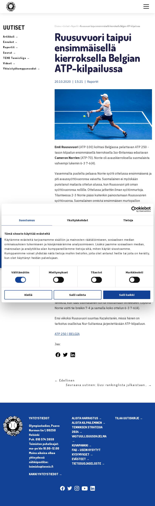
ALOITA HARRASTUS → (87, 418)
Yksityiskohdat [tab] (77, 220)
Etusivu (58, 26)
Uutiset (66, 26)
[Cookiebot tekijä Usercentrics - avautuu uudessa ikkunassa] (134, 209)
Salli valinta (77, 294)
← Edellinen (65, 380)
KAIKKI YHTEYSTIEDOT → (45, 474)
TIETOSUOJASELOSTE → (88, 463)
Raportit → (10, 47)
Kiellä (28, 294)
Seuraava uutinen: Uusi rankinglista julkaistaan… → (109, 385)
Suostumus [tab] (27, 220)
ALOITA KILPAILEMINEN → (88, 423)
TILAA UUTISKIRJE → (129, 418)
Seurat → (9, 52)
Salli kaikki (126, 294)
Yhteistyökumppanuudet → (21, 68)
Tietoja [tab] (128, 220)
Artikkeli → (10, 36)
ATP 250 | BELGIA (67, 334)
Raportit (74, 26)
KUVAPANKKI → (82, 445)
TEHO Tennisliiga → (16, 58)
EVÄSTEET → (80, 459)
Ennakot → (10, 41)
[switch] (58, 280)
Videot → (9, 63)
